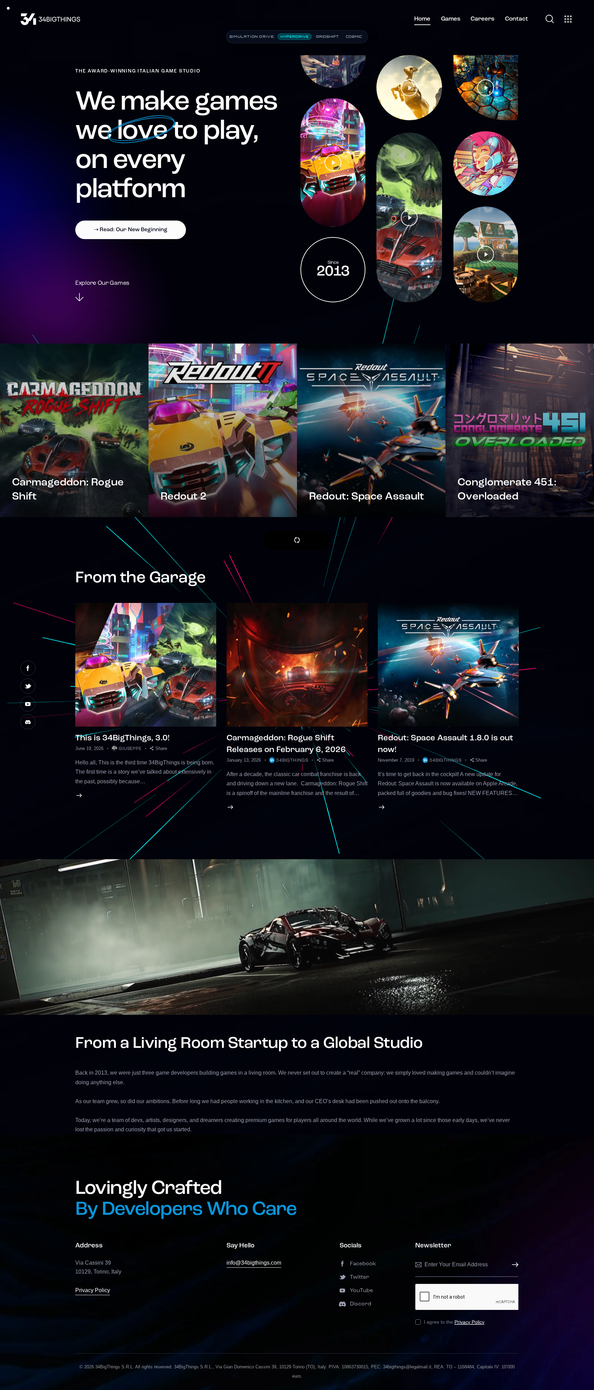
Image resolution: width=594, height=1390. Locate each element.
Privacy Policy (92, 1290)
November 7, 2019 (396, 760)
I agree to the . (455, 1322)
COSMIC (354, 36)
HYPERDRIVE (294, 36)
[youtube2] (27, 703)
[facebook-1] (27, 668)
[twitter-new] (27, 686)
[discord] (27, 721)
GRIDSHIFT (327, 36)
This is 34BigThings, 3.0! (122, 738)
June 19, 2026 (89, 748)
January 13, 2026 (244, 760)
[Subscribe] (513, 1265)
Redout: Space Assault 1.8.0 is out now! (445, 744)
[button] (158, 748)
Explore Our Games (102, 283)
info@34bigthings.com (254, 1263)
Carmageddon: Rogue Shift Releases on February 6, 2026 (286, 744)
